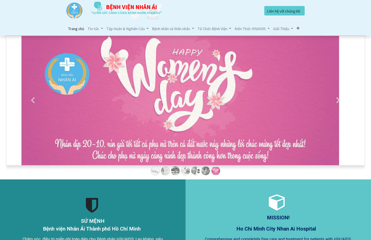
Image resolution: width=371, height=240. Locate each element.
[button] (298, 28)
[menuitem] (76, 29)
